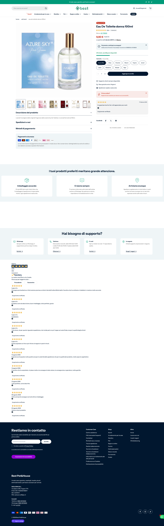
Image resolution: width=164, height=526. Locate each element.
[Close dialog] (99, 236)
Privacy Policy (85, 285)
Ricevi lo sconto (82, 280)
